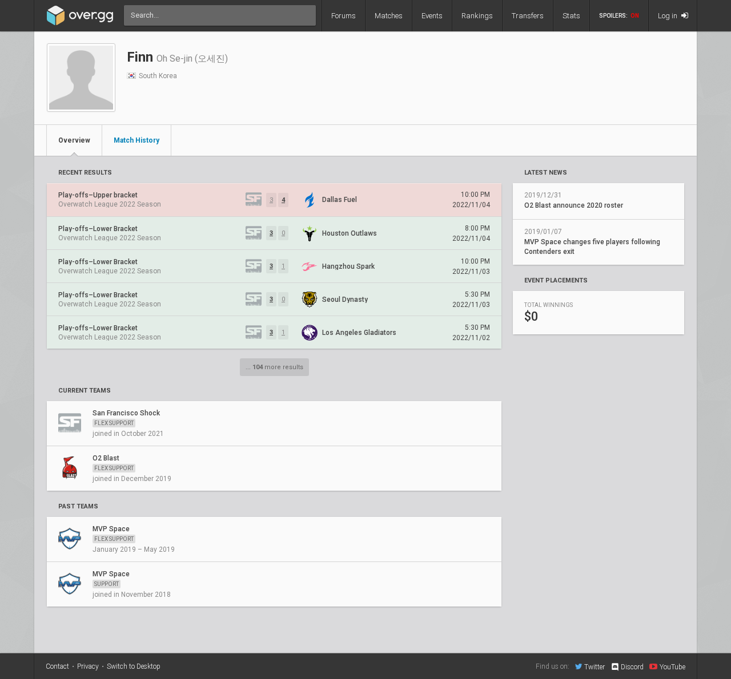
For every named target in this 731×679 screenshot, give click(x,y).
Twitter (594, 666)
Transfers (528, 15)
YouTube (672, 666)
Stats (571, 15)
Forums (343, 15)
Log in (668, 15)
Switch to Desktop (133, 666)
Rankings (477, 15)
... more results (274, 367)
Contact (57, 666)
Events (432, 15)
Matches (389, 15)
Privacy (88, 666)
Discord (632, 667)
